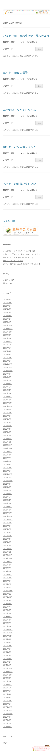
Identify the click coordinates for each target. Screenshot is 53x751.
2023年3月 (7, 432)
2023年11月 (8, 406)
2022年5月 (7, 465)
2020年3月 (7, 542)
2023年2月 (7, 435)
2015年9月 (7, 717)
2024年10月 (8, 371)
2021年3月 (7, 503)
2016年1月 (7, 704)
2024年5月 (7, 387)
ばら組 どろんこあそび (13, 261)
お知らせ (6, 280)
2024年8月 (7, 377)
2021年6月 (7, 494)
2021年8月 (7, 487)
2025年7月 (7, 342)
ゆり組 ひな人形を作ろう (19, 146)
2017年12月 (8, 630)
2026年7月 (7, 303)
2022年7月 (7, 458)
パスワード (9, 49)
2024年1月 (7, 400)
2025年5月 (7, 348)
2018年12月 (8, 591)
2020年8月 (7, 526)
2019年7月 (7, 568)
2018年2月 (7, 623)
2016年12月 (8, 668)
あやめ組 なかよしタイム (19, 109)
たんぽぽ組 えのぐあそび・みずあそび (19, 251)
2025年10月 (8, 332)
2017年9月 (7, 639)
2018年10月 (8, 597)
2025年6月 (7, 345)
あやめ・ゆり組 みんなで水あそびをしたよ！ (21, 264)
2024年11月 (8, 367)
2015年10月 (8, 714)
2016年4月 (7, 694)
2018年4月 (7, 617)
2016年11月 (8, 672)
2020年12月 (8, 513)
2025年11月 (8, 329)
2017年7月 (7, 646)
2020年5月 (7, 536)
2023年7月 (7, 419)
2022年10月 (8, 448)
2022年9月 (7, 452)
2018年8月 (7, 604)
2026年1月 (7, 322)
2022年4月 (7, 468)
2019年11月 (8, 555)
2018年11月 (8, 594)
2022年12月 (8, 442)
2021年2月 (7, 507)
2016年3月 (7, 698)
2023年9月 (7, 413)
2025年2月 (7, 358)
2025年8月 (7, 338)
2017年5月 (7, 652)
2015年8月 (7, 720)
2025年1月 (7, 361)
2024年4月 (7, 390)
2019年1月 (7, 588)
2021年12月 (8, 474)
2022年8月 (7, 455)
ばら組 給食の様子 (15, 72)
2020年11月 (8, 516)
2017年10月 (8, 636)
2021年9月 (7, 484)
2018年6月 (7, 610)
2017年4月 (7, 655)
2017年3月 (7, 659)
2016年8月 (7, 681)
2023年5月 (7, 426)
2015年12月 (8, 707)
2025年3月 (7, 355)
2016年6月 (7, 688)
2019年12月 (8, 552)
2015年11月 (8, 710)
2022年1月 (7, 471)
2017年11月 (8, 633)
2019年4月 (7, 578)
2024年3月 (7, 393)
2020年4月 (7, 539)
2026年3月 (7, 316)
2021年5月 (7, 497)
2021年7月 (7, 490)
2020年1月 (7, 549)
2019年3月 (7, 581)
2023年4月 (7, 429)
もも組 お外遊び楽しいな (19, 183)
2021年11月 (8, 477)
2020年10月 (8, 520)
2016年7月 (7, 685)
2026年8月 (7, 300)
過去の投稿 (9, 221)
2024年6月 (7, 384)
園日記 (15, 56)
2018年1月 (7, 626)
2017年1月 (7, 665)
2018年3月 (7, 620)
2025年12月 (8, 325)
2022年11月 (8, 445)
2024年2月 (7, 397)
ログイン (6, 743)
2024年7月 (7, 380)
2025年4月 (7, 351)
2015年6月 (7, 727)
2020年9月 (7, 523)
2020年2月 (7, 545)
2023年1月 (7, 439)
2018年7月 (7, 607)
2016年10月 (8, 675)
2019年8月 (7, 565)
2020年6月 (7, 532)
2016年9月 (7, 678)
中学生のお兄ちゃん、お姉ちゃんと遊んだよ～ (21, 254)
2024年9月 (7, 374)
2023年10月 (8, 410)
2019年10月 (8, 558)
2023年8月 (7, 416)
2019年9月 (7, 562)
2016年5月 (7, 691)
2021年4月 (7, 500)
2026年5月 (7, 309)
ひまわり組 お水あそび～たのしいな (18, 257)
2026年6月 (7, 306)
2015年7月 (7, 723)
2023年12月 (8, 403)
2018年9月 (7, 600)
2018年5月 (7, 613)
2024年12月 (8, 364)
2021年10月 (8, 481)
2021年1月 (7, 510)
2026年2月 (7, 319)
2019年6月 (7, 571)
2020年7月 (7, 529)
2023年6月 (7, 422)
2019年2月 (7, 584)
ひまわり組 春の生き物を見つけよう (26, 35)
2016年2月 (7, 701)
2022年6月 (7, 461)
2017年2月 (7, 662)
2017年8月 (7, 643)
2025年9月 (7, 335)
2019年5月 (7, 575)
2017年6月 (7, 649)
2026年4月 (7, 312)
